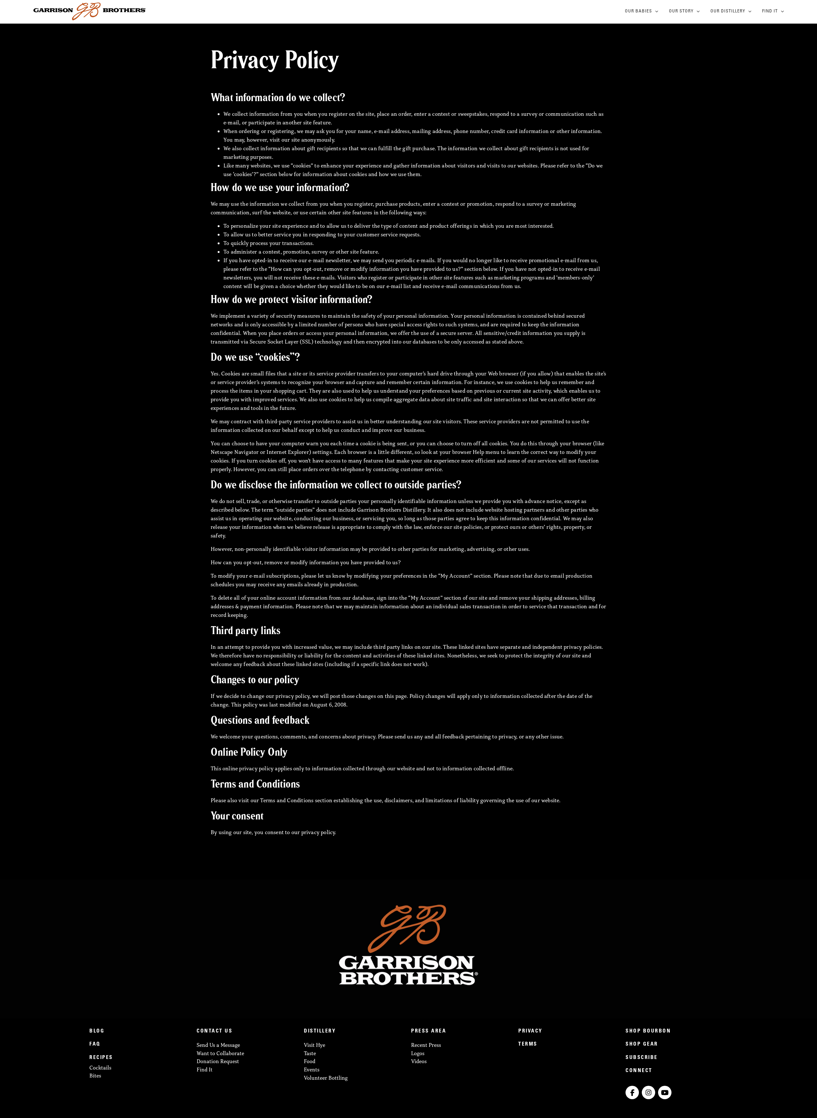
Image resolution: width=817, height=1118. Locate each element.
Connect (639, 1070)
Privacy (530, 1031)
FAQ (95, 1044)
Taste (310, 1053)
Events (311, 1069)
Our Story (681, 11)
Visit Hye (314, 1045)
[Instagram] (648, 1092)
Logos (417, 1053)
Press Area (428, 1031)
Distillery (320, 1031)
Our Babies (638, 11)
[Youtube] (664, 1092)
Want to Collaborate (220, 1053)
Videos (419, 1061)
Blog (96, 1031)
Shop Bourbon (648, 1031)
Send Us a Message (218, 1045)
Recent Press (426, 1045)
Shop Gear (642, 1044)
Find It (770, 11)
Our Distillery (727, 11)
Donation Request (218, 1061)
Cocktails (100, 1067)
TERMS (527, 1044)
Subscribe (642, 1057)
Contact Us (214, 1031)
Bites (95, 1075)
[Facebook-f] (632, 1092)
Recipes (101, 1057)
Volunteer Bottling (326, 1078)
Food (309, 1061)
